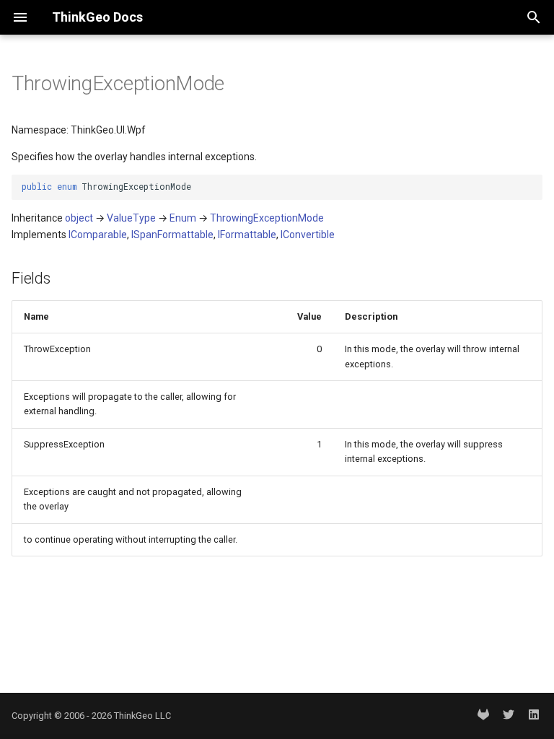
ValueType (131, 218)
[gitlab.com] (483, 715)
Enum (183, 218)
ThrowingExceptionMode (267, 218)
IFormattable (247, 234)
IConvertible (308, 234)
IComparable (98, 234)
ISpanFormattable (172, 234)
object (79, 218)
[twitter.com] (508, 715)
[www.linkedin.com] (533, 715)
